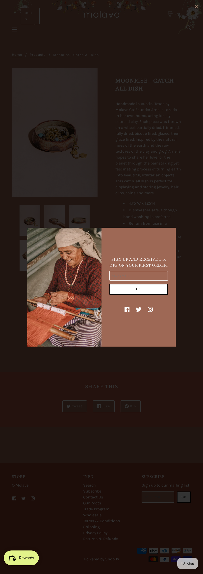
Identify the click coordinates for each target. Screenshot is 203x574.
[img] (127, 309)
